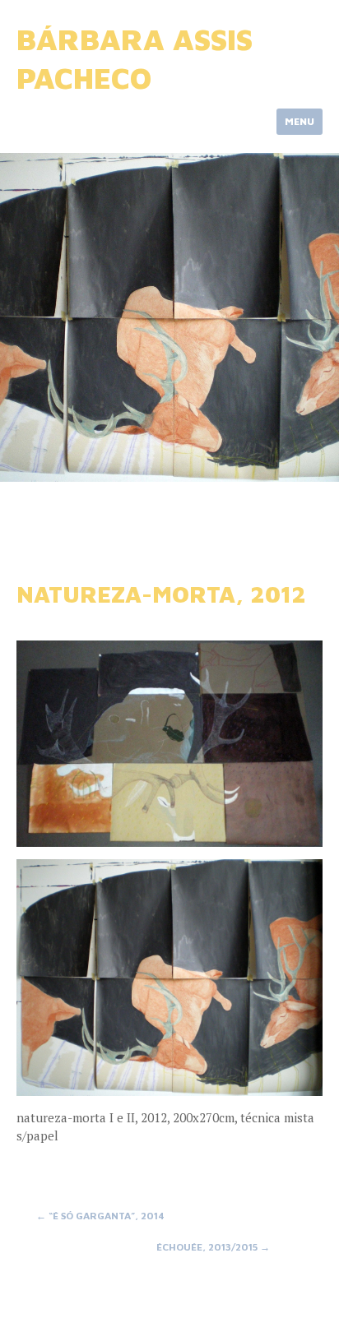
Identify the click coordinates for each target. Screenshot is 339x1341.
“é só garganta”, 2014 (100, 1215)
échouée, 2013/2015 (213, 1247)
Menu (299, 121)
